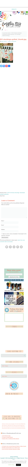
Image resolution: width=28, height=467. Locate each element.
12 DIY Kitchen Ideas (6, 435)
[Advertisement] (14, 130)
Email (2, 225)
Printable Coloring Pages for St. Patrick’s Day (11, 447)
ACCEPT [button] (18, 464)
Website (3, 229)
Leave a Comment (12, 41)
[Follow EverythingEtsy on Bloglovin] (14, 312)
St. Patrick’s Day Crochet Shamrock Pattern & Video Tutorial (14, 446)
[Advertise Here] (11, 419)
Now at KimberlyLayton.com (10, 443)
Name (2, 220)
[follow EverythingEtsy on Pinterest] (14, 394)
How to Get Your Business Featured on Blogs (11, 449)
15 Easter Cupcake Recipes (7, 437)
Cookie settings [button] (11, 464)
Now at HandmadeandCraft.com (11, 433)
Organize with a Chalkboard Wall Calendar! (10, 438)
